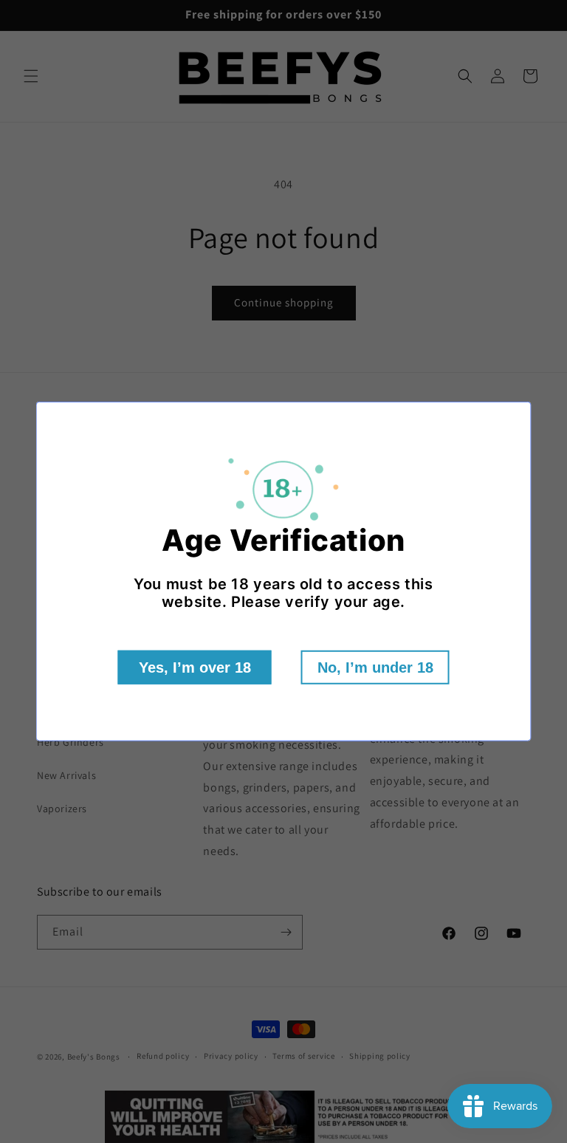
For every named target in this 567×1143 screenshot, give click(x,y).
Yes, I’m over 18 (195, 667)
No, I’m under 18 (375, 667)
